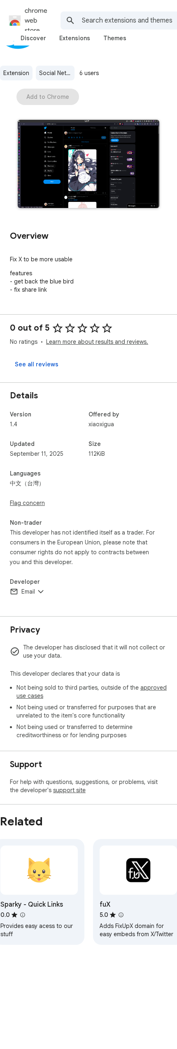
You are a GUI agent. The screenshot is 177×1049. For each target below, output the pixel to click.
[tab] (33, 38)
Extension (16, 73)
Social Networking (57, 73)
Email (28, 591)
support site (69, 790)
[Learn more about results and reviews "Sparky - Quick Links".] (23, 915)
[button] (88, 165)
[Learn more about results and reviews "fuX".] (121, 915)
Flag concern (27, 503)
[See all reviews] (36, 364)
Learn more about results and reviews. (97, 341)
